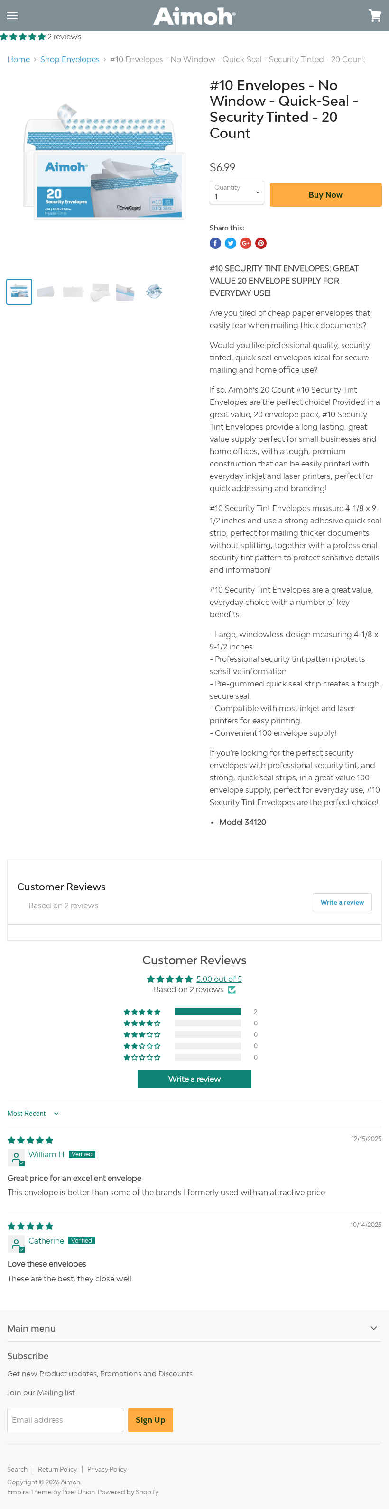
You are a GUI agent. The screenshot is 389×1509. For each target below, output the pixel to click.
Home (18, 59)
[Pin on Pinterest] (261, 243)
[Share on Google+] (245, 243)
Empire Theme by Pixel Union (51, 1492)
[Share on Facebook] (215, 243)
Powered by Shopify (128, 1492)
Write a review (342, 902)
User (349, 15)
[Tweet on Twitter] (230, 243)
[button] (23, 36)
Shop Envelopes (70, 59)
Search (17, 1469)
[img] (30, 1140)
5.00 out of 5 (219, 979)
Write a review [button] (194, 1079)
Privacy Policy (107, 1469)
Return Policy (57, 1469)
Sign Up (151, 1420)
